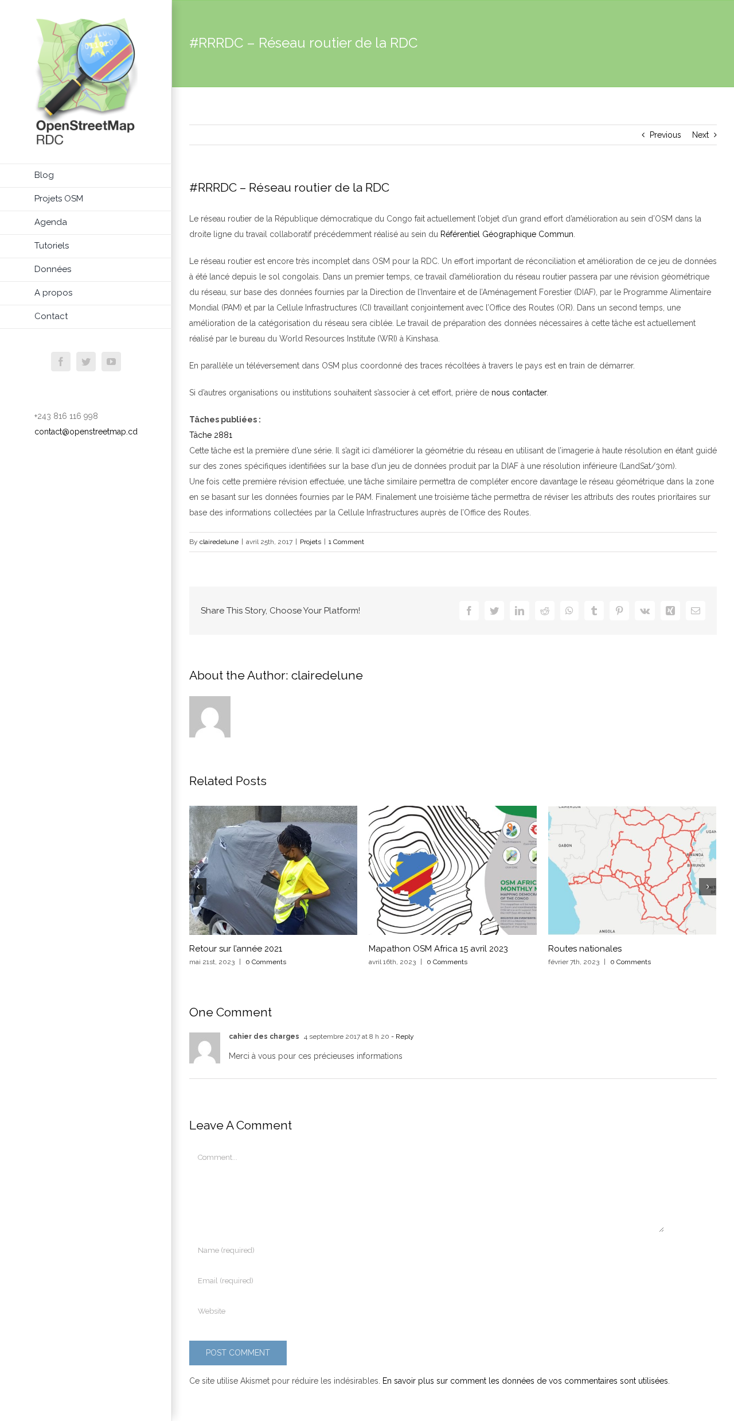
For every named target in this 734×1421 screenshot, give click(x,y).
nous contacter (518, 392)
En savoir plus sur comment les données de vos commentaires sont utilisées (525, 1380)
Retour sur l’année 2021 (235, 949)
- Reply (401, 1036)
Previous (665, 134)
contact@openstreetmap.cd (86, 431)
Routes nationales (585, 949)
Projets (310, 542)
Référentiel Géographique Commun (506, 234)
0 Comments (265, 962)
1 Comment (346, 542)
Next (700, 134)
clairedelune (219, 542)
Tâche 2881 (210, 435)
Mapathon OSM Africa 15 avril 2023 (438, 949)
